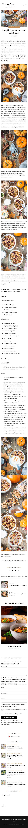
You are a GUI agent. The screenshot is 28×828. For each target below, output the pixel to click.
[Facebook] (12, 570)
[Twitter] (15, 570)
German (11, 736)
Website (2, 699)
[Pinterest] (18, 570)
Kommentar (4, 667)
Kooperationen (10, 824)
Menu (26, 5)
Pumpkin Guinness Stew (14, 646)
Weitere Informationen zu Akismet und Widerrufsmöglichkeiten (13, 685)
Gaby (11, 648)
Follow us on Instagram (3, 806)
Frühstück (15, 26)
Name (2, 688)
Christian (24, 561)
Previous (1, 625)
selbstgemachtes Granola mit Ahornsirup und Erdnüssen (12, 227)
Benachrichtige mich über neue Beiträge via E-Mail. (12, 714)
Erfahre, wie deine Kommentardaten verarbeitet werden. (12, 723)
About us (5, 824)
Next (26, 625)
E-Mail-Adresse (4, 693)
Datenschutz (17, 824)
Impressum (23, 824)
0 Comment (24, 576)
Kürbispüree (8, 224)
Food (11, 26)
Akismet (20, 681)
